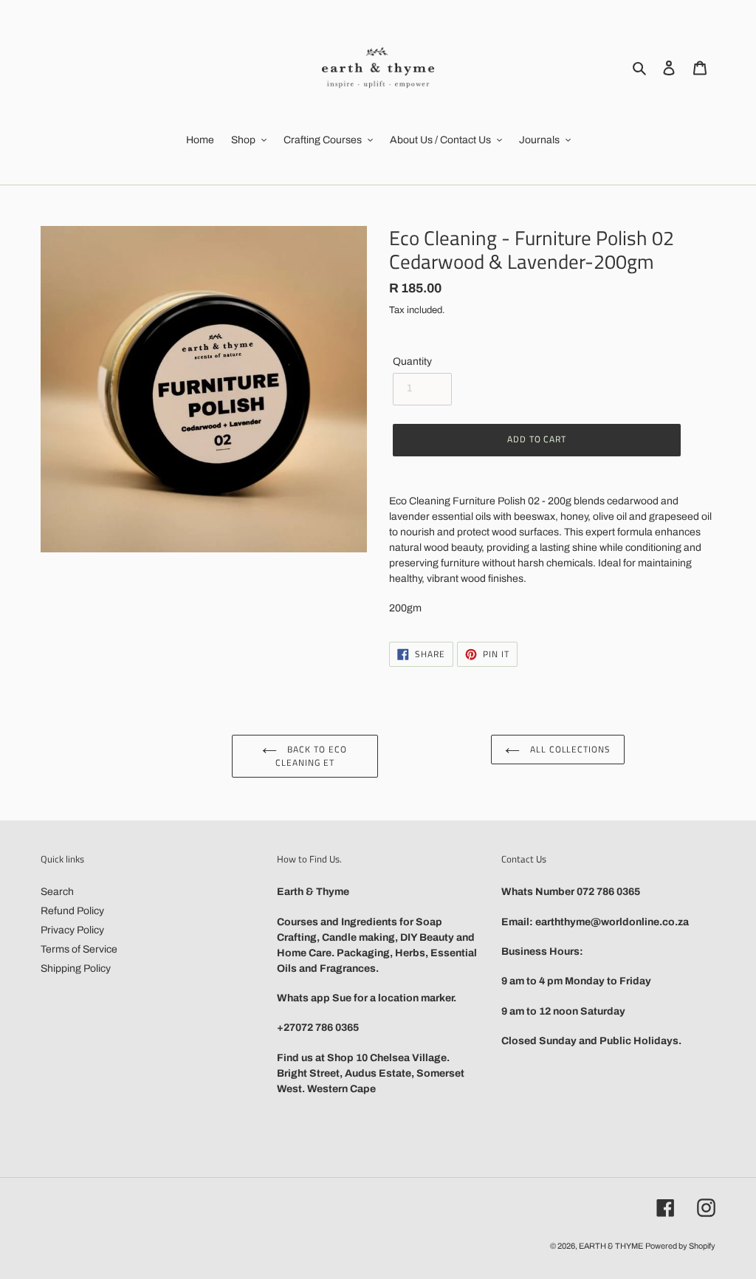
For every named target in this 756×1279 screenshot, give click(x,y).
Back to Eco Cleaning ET (311, 755)
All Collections (569, 749)
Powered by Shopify (680, 1245)
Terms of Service (79, 949)
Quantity (412, 361)
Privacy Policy (72, 930)
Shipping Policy (76, 968)
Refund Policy (72, 910)
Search (57, 891)
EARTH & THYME (611, 1245)
